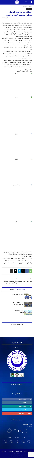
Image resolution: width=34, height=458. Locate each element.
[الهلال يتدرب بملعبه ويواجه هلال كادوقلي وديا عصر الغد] (28, 312)
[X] (23, 271)
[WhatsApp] (30, 271)
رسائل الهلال (4, 451)
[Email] (15, 271)
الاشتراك (29, 413)
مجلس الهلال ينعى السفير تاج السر (24, 282)
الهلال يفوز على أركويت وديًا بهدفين (22, 294)
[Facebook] (27, 271)
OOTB (14, 456)
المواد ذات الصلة (21, 289)
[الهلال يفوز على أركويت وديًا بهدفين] (28, 296)
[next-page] (28, 319)
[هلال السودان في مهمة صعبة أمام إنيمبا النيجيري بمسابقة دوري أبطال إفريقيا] (28, 304)
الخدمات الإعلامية (27, 451)
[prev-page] (31, 319)
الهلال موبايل (11, 451)
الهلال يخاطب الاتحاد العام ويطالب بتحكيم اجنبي (10, 282)
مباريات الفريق (24, 6)
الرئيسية (30, 6)
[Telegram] (19, 271)
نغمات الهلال (17, 453)
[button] (26, 2)
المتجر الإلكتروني (18, 451)
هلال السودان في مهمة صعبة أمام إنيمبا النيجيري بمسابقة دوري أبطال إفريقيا (22, 304)
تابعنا (30, 399)
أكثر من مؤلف (12, 289)
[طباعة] (11, 271)
